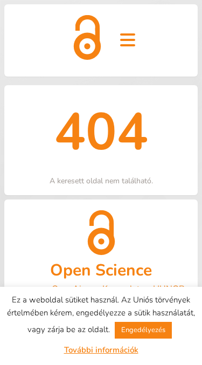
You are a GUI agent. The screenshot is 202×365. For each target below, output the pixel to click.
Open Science (101, 270)
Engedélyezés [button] (143, 330)
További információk (101, 350)
